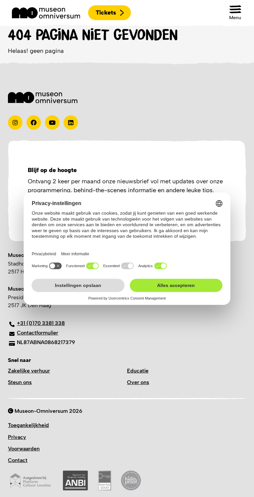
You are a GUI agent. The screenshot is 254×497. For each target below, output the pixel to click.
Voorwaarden (24, 448)
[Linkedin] (71, 122)
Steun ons (20, 382)
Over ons (138, 382)
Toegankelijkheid (28, 425)
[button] (235, 12)
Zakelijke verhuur (29, 371)
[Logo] (46, 13)
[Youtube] (52, 122)
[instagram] (15, 122)
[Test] (33, 122)
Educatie (137, 371)
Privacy (17, 437)
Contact (17, 460)
